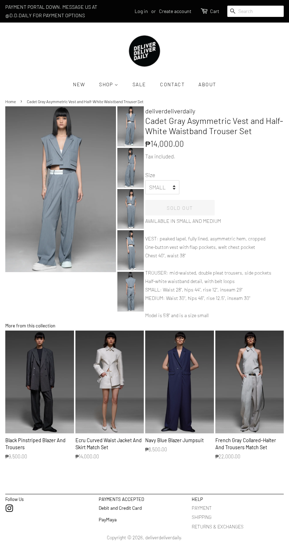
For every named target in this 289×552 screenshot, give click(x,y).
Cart (214, 11)
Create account (175, 11)
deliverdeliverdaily (163, 537)
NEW (79, 84)
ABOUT (207, 84)
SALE (139, 84)
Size (150, 174)
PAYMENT (202, 508)
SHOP (107, 84)
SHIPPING (201, 517)
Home (10, 101)
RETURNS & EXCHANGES (218, 526)
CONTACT (172, 84)
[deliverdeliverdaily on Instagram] (9, 510)
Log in (141, 11)
